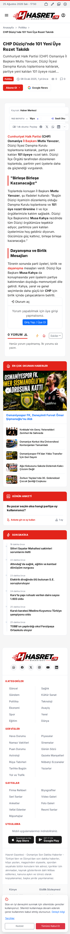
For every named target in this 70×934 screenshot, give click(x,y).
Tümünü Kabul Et (50, 926)
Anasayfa (8, 27)
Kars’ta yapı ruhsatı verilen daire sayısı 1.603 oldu (35, 596)
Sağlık (45, 688)
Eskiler (54, 335)
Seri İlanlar (15, 796)
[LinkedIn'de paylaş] (58, 126)
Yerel (44, 714)
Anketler (14, 803)
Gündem (14, 694)
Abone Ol (11, 87)
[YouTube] (48, 667)
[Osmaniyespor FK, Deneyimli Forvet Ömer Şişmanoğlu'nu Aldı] (35, 391)
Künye (13, 889)
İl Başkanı (30, 141)
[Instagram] (39, 667)
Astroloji (14, 755)
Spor (12, 714)
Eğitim (13, 720)
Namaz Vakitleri (19, 742)
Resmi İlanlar (49, 809)
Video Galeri (49, 796)
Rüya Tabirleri (17, 762)
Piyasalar (47, 736)
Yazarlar (46, 768)
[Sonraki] (62, 390)
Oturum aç (22, 301)
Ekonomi (14, 707)
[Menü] (6, 15)
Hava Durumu (17, 736)
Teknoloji (46, 701)
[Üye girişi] (63, 15)
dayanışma (15, 268)
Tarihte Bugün (17, 768)
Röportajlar (16, 816)
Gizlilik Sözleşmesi (49, 889)
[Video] (65, 4)
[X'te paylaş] (46, 126)
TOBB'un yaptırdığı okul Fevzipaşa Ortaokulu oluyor (32, 628)
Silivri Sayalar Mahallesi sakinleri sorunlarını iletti (31, 550)
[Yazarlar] (52, 4)
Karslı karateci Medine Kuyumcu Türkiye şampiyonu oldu (36, 612)
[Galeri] (59, 4)
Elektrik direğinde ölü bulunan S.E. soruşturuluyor (32, 581)
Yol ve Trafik (17, 775)
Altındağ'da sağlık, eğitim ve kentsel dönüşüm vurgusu (33, 565)
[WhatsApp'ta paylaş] (52, 126)
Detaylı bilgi (58, 911)
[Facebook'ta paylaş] (40, 126)
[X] (31, 667)
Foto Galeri (48, 803)
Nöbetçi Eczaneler (52, 762)
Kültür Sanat (49, 694)
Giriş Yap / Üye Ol (35, 322)
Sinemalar (47, 742)
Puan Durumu (17, 749)
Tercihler (10, 918)
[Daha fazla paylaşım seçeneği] (64, 126)
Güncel (13, 688)
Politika (22, 27)
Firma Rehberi (17, 790)
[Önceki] (8, 390)
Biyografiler (48, 790)
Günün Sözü (48, 749)
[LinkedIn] (56, 667)
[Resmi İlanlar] (46, 4)
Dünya (45, 720)
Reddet (20, 926)
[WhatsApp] (13, 667)
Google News (40, 87)
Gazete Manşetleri (52, 755)
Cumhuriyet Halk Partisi (24, 136)
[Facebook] (22, 667)
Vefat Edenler (17, 809)
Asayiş (45, 707)
